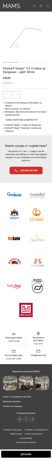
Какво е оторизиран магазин (17, 396)
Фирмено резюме (11, 401)
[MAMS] (11, 6)
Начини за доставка (33, 434)
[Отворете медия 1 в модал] (26, 37)
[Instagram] (19, 419)
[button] (34, 5)
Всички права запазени (26, 442)
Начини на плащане (12, 406)
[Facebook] (26, 419)
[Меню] (46, 5)
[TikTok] (32, 419)
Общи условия (16, 434)
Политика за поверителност (37, 430)
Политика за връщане (12, 430)
